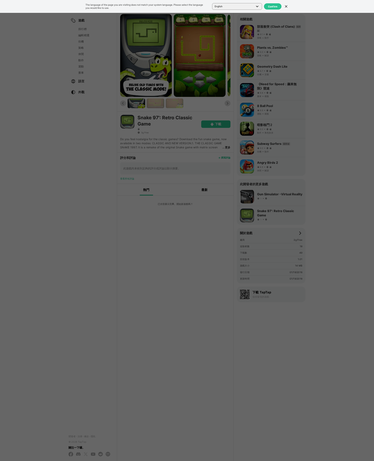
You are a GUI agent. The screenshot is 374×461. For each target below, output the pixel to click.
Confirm (273, 6)
